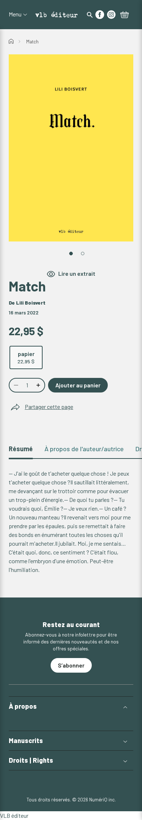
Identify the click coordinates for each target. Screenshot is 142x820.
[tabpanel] (71, 521)
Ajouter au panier (77, 385)
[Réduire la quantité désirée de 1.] (15, 385)
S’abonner (71, 665)
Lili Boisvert (31, 302)
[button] (71, 706)
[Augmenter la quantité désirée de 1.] (38, 385)
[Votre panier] (124, 15)
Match (32, 42)
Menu (15, 14)
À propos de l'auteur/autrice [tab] (84, 449)
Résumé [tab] (21, 449)
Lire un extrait (76, 273)
